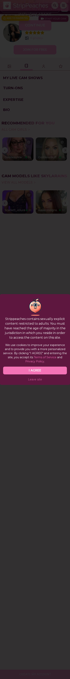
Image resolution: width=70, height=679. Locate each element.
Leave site (35, 379)
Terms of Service (45, 357)
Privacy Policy (34, 361)
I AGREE (35, 370)
